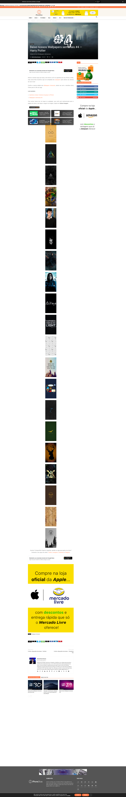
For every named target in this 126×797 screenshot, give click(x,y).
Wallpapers (33, 21)
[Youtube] (48, 7)
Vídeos (54, 17)
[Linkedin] (56, 64)
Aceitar (77, 795)
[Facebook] (29, 7)
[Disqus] (51, 716)
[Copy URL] (30, 64)
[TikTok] (42, 7)
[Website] (67, 671)
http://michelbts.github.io (41, 660)
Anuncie (96, 7)
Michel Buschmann (36, 57)
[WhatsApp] (46, 7)
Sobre (79, 7)
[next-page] (31, 696)
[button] (96, 17)
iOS (60, 17)
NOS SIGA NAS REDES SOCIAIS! (84, 82)
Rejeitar (85, 795)
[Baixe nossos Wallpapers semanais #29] (66, 685)
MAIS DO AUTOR (44, 677)
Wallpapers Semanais (49, 85)
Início (29, 21)
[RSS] (38, 7)
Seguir (95, 89)
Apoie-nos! (87, 7)
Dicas (36, 17)
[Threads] (55, 7)
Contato (82, 7)
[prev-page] (29, 696)
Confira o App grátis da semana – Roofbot (37, 651)
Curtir (95, 86)
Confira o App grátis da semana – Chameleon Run (64, 652)
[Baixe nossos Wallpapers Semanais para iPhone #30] (35, 685)
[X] (44, 7)
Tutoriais (42, 17)
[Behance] (38, 671)
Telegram (67, 552)
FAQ (49, 17)
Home (30, 17)
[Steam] (57, 671)
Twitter (50, 552)
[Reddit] (55, 671)
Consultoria (92, 7)
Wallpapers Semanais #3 (35, 97)
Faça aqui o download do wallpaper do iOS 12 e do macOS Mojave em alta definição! (50, 692)
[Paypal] (33, 7)
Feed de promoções (68, 17)
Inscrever (95, 97)
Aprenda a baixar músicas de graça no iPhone (41, 95)
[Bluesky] (51, 7)
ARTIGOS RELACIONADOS (34, 677)
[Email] (47, 64)
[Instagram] (31, 7)
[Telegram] (40, 7)
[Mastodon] (53, 7)
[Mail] (48, 671)
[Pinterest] (35, 7)
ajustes (68, 795)
